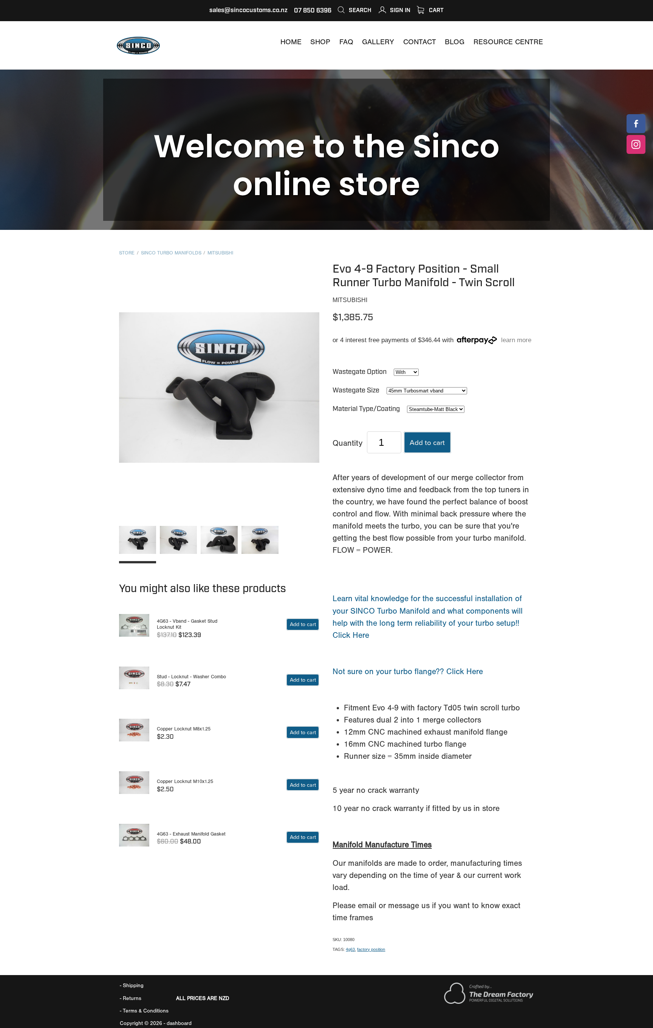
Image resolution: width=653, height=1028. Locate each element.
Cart (435, 10)
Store (127, 253)
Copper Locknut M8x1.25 (183, 729)
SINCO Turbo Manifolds (171, 253)
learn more (516, 340)
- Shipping (132, 985)
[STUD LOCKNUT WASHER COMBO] (134, 681)
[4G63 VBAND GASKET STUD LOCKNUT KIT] (134, 628)
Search (359, 10)
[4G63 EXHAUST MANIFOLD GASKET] (134, 838)
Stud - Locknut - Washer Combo (191, 676)
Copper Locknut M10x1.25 (185, 781)
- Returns (130, 998)
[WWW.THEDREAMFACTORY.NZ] (488, 1002)
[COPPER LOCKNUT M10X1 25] (134, 786)
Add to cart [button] (427, 442)
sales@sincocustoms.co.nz (248, 10)
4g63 (350, 949)
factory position (371, 949)
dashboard (179, 1023)
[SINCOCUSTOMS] (636, 123)
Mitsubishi (220, 253)
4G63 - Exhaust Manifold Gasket (191, 834)
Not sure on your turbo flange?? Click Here (408, 671)
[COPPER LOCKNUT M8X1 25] (134, 733)
